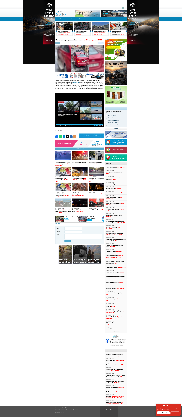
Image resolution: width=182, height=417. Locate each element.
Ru (125, 8)
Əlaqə (73, 8)
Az (123, 8)
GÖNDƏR (67, 241)
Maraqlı (97, 19)
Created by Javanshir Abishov (107, 409)
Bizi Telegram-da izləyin (92, 135)
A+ (102, 42)
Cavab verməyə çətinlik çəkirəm (114, 125)
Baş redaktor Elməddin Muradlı (108, 408)
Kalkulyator (63, 8)
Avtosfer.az (76, 82)
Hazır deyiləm (111, 118)
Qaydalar (85, 19)
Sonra (174, 412)
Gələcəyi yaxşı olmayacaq (113, 122)
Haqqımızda (68, 8)
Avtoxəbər (66, 19)
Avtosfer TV (104, 19)
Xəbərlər (79, 19)
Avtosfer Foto (112, 19)
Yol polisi (91, 19)
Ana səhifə (59, 19)
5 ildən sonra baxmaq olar (113, 120)
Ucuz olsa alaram (112, 115)
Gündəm (73, 19)
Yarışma (57, 8)
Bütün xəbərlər (116, 331)
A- (99, 42)
